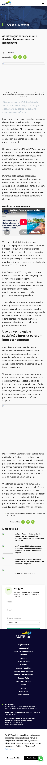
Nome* (9, 602)
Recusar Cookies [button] (14, 758)
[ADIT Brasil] (6, 3)
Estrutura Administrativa (23, 651)
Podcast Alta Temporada (23, 675)
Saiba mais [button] (9, 749)
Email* (9, 610)
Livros (23, 685)
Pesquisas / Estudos (23, 681)
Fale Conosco (23, 694)
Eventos (23, 655)
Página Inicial (23, 645)
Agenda (23, 658)
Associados (23, 691)
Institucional (24, 648)
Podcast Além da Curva (23, 671)
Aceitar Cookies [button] (33, 758)
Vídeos (23, 688)
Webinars (23, 665)
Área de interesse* (14, 618)
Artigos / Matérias (23, 668)
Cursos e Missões (23, 661)
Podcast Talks (23, 678)
